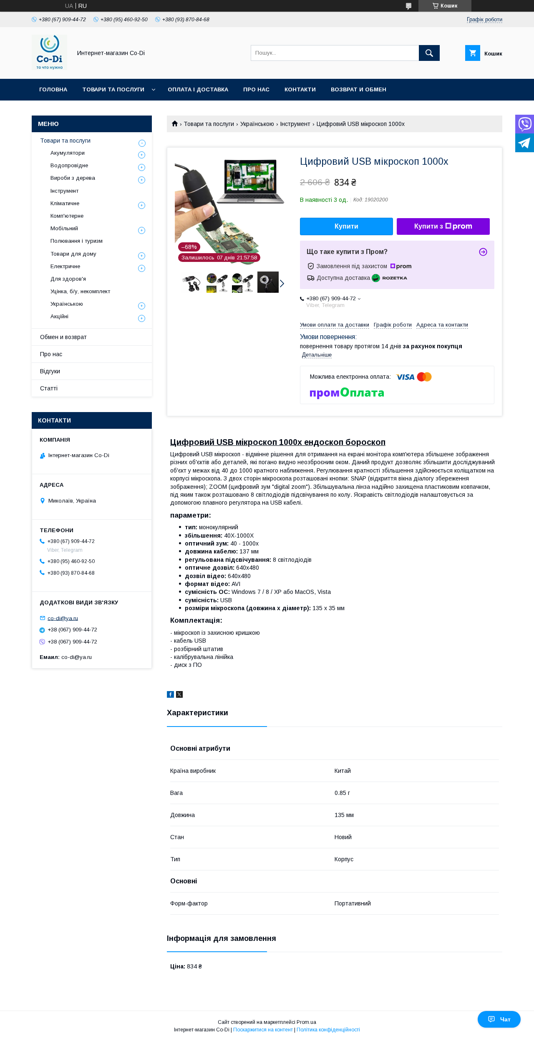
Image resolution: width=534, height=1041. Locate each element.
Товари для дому (73, 254)
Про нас (256, 89)
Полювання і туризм (76, 241)
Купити (346, 226)
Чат (505, 1019)
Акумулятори (67, 153)
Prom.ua (306, 1022)
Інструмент (295, 124)
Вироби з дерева (72, 178)
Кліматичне (64, 203)
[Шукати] (429, 53)
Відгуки (50, 371)
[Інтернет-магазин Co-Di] (49, 68)
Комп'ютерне (66, 216)
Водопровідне (69, 165)
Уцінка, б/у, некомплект (80, 291)
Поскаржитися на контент (263, 1030)
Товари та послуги (113, 89)
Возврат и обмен (358, 89)
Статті (49, 388)
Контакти (300, 89)
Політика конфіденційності (328, 1030)
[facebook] (170, 695)
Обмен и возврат (63, 337)
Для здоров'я (68, 279)
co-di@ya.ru (63, 618)
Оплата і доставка (198, 89)
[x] (179, 695)
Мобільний (64, 228)
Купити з (428, 226)
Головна (53, 89)
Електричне (65, 266)
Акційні (59, 316)
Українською (257, 124)
